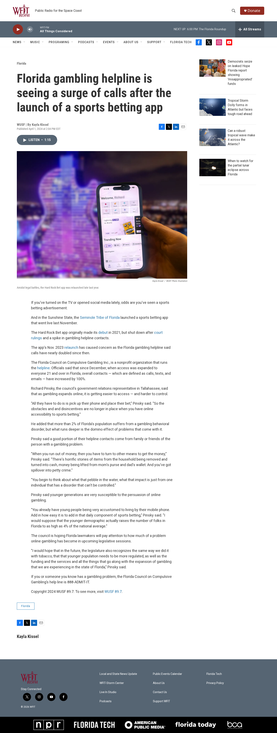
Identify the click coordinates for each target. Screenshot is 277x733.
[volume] (30, 29)
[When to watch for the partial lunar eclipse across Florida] (212, 167)
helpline (43, 368)
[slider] (36, 29)
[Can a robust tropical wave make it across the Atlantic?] (212, 137)
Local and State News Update (118, 673)
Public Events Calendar (167, 673)
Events (109, 42)
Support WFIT (161, 701)
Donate (254, 11)
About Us (130, 42)
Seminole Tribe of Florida (100, 317)
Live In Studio (108, 692)
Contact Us (160, 692)
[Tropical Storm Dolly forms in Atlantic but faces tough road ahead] (212, 107)
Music (35, 42)
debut (103, 332)
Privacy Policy (215, 683)
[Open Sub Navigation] (24, 42)
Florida (21, 63)
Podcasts (86, 42)
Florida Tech (181, 42)
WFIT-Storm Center (112, 683)
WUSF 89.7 (113, 591)
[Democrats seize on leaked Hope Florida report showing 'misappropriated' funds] (212, 68)
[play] (18, 29)
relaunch (71, 347)
